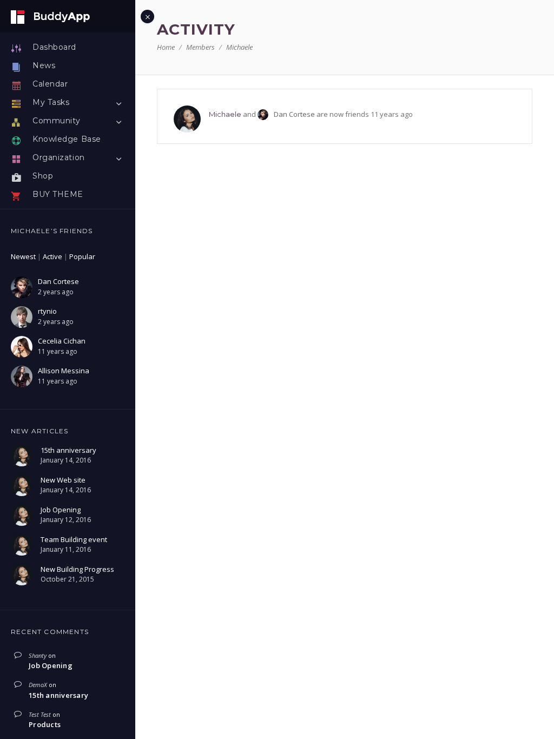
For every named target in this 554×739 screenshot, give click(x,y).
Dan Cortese (58, 281)
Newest (23, 256)
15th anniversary (58, 695)
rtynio (47, 311)
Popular (82, 256)
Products (45, 724)
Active (52, 256)
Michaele (225, 114)
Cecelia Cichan (61, 341)
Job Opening (50, 665)
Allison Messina (63, 370)
